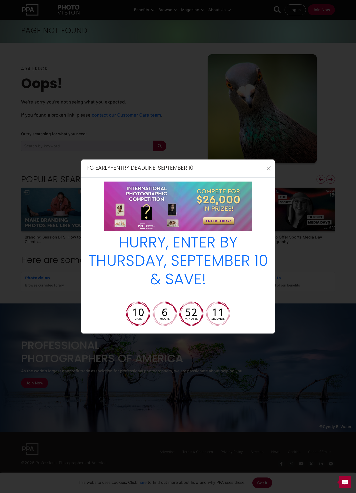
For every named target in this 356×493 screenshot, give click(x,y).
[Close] (269, 168)
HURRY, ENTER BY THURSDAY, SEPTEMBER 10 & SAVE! (178, 262)
